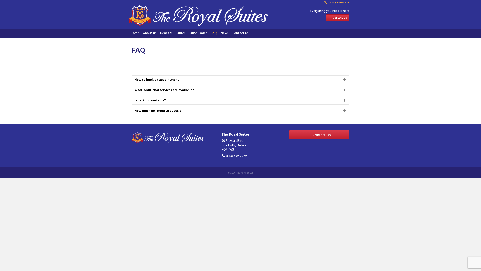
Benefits (166, 33)
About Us (150, 33)
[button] (240, 80)
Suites (181, 33)
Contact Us (240, 33)
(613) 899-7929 (338, 2)
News (225, 33)
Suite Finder (198, 33)
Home (135, 33)
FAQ (214, 33)
